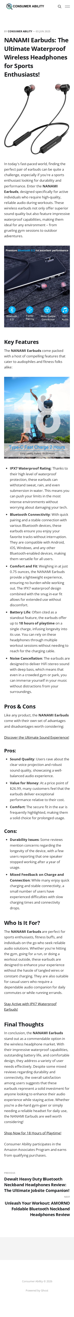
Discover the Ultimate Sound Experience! (36, 737)
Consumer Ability (20, 31)
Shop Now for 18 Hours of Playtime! (32, 1133)
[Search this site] (60, 6)
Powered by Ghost (37, 1290)
